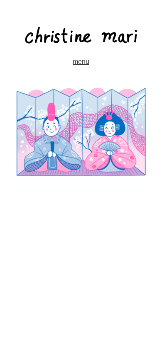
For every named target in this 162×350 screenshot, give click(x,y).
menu (81, 61)
